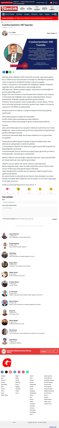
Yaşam (3, 388)
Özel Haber (4, 384)
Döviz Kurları (47, 384)
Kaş (31, 397)
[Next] (56, 18)
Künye (46, 395)
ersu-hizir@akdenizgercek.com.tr (16, 34)
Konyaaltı (32, 403)
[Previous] (12, 18)
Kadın (2, 393)
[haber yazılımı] (52, 427)
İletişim (46, 397)
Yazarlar (43, 2)
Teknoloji (17, 388)
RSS (15, 422)
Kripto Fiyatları (48, 388)
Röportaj (17, 382)
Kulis (2, 378)
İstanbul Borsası (48, 382)
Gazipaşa (32, 391)
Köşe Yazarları (8, 22)
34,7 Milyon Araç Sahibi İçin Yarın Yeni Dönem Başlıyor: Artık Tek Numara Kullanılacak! (33, 18)
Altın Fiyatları (48, 386)
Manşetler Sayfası (49, 380)
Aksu (31, 378)
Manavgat (32, 410)
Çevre (17, 393)
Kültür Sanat (4, 395)
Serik (31, 414)
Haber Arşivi (47, 401)
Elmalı (31, 386)
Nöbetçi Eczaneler (49, 391)
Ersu (12, 32)
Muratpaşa (33, 412)
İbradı (31, 395)
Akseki (31, 376)
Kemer (32, 399)
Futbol (17, 391)
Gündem (3, 376)
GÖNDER (54, 219)
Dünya (17, 384)
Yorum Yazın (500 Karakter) (9, 205)
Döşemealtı (33, 384)
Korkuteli (32, 406)
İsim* (3, 199)
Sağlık (17, 376)
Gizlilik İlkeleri (48, 399)
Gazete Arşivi (48, 403)
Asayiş (17, 380)
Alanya (32, 380)
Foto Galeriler (48, 378)
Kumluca (32, 408)
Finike (31, 388)
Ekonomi (3, 380)
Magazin (17, 386)
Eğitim (17, 378)
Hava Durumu (48, 393)
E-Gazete (39, 2)
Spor (2, 386)
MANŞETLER (16, 1)
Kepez (31, 401)
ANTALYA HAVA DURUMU (18, 3)
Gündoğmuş (33, 393)
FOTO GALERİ (31, 1)
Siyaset (3, 382)
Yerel (2, 391)
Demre (32, 382)
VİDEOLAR (23, 1)
